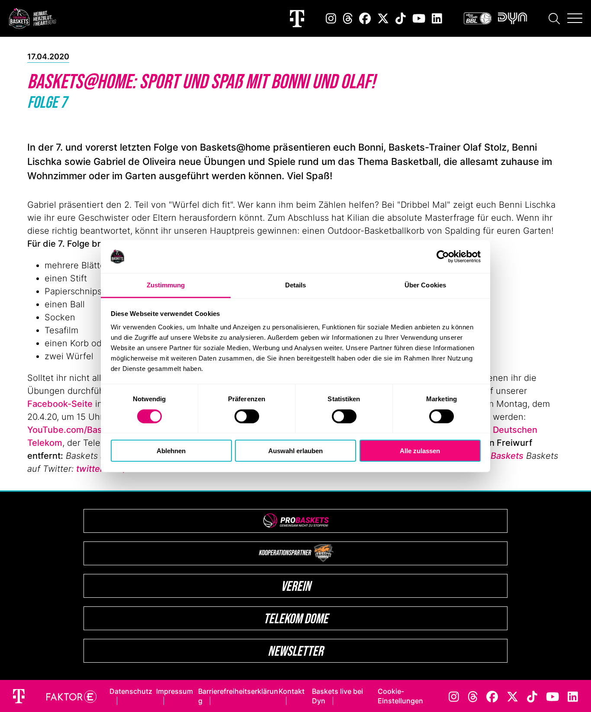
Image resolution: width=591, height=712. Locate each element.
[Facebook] (365, 18)
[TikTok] (400, 18)
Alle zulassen (420, 450)
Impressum (174, 691)
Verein (296, 585)
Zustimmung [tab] (166, 285)
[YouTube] (418, 18)
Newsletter (295, 650)
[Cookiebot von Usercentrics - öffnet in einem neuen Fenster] (443, 256)
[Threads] (348, 18)
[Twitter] (383, 18)
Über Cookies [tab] (425, 285)
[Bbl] (477, 18)
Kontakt (292, 691)
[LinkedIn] (437, 18)
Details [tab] (295, 285)
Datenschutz (130, 691)
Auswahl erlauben (295, 450)
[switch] (246, 416)
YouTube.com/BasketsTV (79, 430)
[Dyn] (512, 18)
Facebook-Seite (60, 404)
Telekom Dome (295, 618)
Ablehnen (171, 450)
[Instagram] (331, 18)
